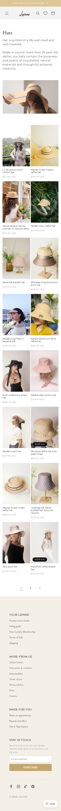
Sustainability (16, 673)
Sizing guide (15, 626)
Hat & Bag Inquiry (18, 726)
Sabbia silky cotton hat (43, 395)
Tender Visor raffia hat (43, 226)
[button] (7, 13)
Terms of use (15, 679)
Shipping (13, 643)
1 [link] (21, 588)
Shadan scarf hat (12, 451)
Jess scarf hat (10, 566)
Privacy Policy (16, 684)
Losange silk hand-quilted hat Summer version (42, 510)
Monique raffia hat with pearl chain (44, 452)
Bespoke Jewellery (18, 720)
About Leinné (16, 662)
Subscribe (30, 767)
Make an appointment (20, 715)
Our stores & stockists (20, 667)
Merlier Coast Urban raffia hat (14, 509)
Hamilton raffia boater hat (43, 568)
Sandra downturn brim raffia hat (43, 340)
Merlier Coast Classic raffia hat (42, 171)
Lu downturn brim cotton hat (13, 171)
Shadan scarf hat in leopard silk (13, 340)
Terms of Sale (16, 637)
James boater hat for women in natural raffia (16, 227)
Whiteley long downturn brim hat (44, 283)
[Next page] (39, 588)
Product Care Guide (19, 620)
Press (12, 690)
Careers (13, 695)
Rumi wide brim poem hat (15, 396)
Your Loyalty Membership (22, 631)
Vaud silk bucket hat (14, 282)
